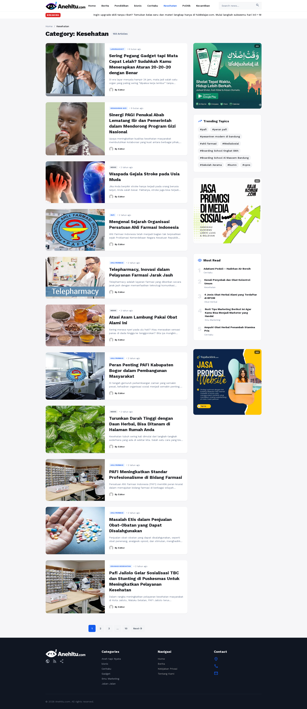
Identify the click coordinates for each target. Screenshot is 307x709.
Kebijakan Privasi (167, 668)
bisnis (138, 5)
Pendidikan (121, 5)
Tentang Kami (166, 673)
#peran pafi (219, 129)
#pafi (203, 129)
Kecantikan (203, 5)
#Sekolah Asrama (211, 164)
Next (138, 628)
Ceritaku (152, 5)
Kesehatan (170, 5)
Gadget (106, 673)
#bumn (232, 164)
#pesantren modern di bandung (220, 136)
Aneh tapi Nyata (111, 658)
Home (92, 5)
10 (126, 628)
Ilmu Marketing (110, 678)
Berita (105, 5)
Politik (186, 5)
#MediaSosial (230, 143)
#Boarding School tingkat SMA (219, 150)
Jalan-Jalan (109, 683)
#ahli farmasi (208, 143)
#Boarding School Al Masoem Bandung (224, 157)
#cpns (246, 164)
